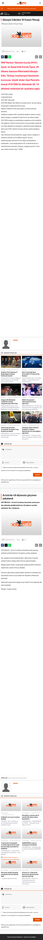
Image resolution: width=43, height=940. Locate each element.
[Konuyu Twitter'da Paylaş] (6, 56)
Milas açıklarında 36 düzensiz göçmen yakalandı (21, 8)
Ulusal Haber (4, 813)
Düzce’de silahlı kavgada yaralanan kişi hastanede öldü (9, 874)
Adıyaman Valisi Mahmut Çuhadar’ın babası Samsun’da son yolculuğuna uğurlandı (31, 430)
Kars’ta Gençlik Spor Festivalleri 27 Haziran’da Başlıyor (30, 374)
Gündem (3, 370)
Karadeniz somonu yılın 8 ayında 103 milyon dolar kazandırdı (30, 817)
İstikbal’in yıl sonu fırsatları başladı (10, 818)
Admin (15, 340)
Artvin (9, 778)
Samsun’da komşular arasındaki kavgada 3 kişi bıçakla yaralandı (10, 429)
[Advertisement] (21, 244)
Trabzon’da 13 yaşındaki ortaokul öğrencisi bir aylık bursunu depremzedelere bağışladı (10, 845)
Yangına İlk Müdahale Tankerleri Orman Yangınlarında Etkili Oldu (9, 401)
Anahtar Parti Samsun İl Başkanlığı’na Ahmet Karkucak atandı (9, 374)
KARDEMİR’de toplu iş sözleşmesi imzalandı (29, 844)
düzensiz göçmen (16, 778)
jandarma (24, 778)
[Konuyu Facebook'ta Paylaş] (2, 56)
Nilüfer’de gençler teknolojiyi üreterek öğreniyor (29, 401)
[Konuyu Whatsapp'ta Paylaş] (9, 56)
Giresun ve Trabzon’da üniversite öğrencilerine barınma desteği (30, 874)
